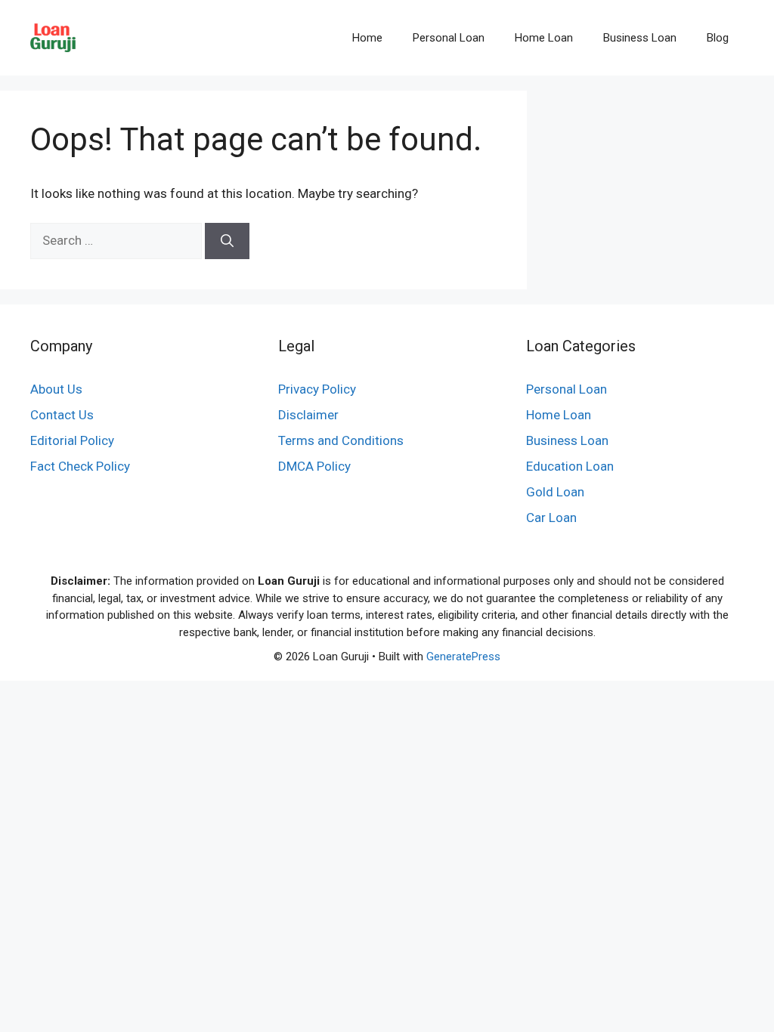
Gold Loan (555, 491)
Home (367, 38)
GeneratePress (463, 656)
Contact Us (62, 414)
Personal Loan (449, 38)
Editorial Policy (72, 440)
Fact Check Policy (80, 466)
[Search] (227, 241)
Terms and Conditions (341, 440)
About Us (56, 389)
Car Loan (551, 517)
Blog (718, 38)
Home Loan (544, 38)
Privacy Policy (317, 389)
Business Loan (639, 38)
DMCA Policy (314, 466)
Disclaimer (308, 414)
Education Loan (570, 466)
